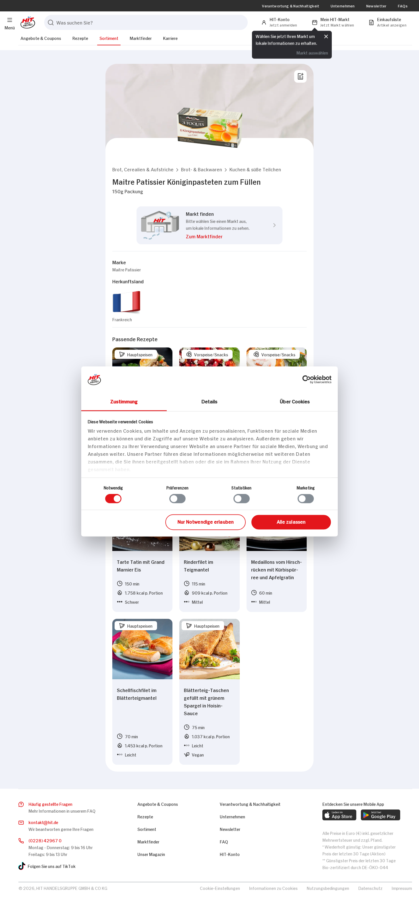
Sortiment (108, 37)
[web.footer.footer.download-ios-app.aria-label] (339, 815)
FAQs (403, 5)
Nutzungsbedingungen (328, 887)
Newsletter (376, 5)
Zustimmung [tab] (124, 401)
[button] (143, 169)
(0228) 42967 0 (45, 840)
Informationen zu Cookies (273, 887)
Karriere (170, 37)
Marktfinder (141, 37)
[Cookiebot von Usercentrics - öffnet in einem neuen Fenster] (306, 379)
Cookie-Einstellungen (220, 887)
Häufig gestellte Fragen (50, 803)
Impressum (402, 887)
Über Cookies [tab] (295, 401)
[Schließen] (326, 35)
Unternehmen (343, 5)
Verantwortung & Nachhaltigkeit (290, 5)
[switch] (177, 498)
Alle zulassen (291, 521)
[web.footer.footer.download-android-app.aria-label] (380, 815)
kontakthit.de (43, 822)
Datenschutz (370, 887)
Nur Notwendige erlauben (206, 521)
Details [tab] (210, 401)
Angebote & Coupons (41, 37)
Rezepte (80, 37)
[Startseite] (26, 22)
